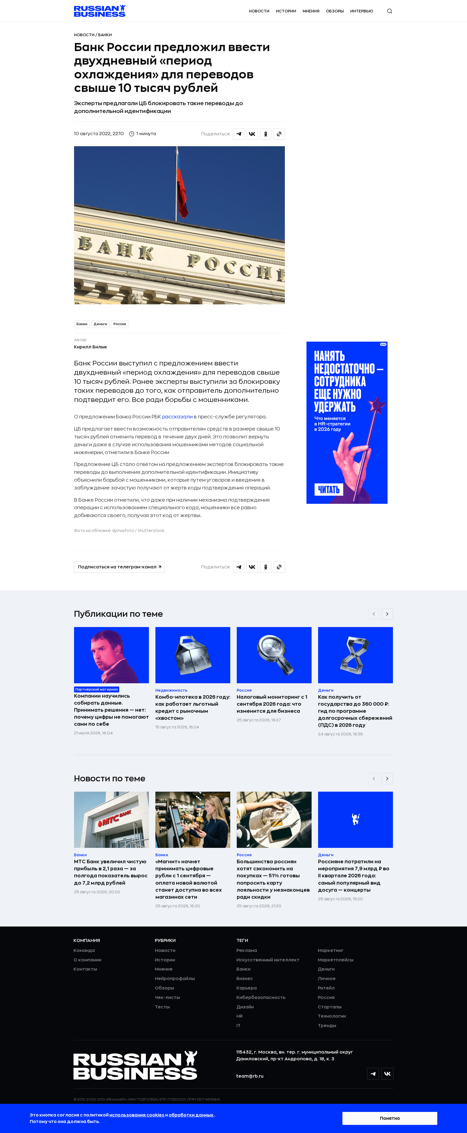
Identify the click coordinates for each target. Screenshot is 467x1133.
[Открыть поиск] (389, 11)
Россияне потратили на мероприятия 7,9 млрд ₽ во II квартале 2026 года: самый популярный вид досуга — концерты (353, 875)
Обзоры (335, 11)
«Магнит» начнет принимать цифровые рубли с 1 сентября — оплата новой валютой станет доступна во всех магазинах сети (188, 879)
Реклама (246, 950)
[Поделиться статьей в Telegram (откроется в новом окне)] (238, 134)
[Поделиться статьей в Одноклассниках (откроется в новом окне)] (265, 134)
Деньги (100, 324)
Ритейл (326, 988)
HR (239, 1016)
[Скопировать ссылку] (279, 134)
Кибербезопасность (260, 997)
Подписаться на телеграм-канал (117, 567)
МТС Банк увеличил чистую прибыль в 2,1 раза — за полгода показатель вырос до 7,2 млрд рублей (111, 872)
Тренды (327, 1026)
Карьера (246, 988)
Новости (259, 11)
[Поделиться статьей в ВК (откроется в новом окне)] (252, 134)
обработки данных (191, 1115)
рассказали (177, 416)
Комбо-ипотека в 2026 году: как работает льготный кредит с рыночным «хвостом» (192, 708)
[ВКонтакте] (387, 1074)
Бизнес (244, 979)
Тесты (162, 1007)
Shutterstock (151, 530)
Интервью (361, 11)
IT (238, 1026)
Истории (286, 11)
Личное (327, 979)
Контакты (85, 969)
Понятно (390, 1118)
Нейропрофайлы (175, 979)
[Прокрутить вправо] (387, 614)
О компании (87, 960)
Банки (105, 35)
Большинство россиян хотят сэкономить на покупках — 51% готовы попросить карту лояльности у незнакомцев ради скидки (273, 879)
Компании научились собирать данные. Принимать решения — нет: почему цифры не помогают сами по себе (111, 710)
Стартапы (330, 1007)
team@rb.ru (249, 1076)
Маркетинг (330, 950)
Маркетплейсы (335, 960)
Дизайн (245, 1007)
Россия (120, 324)
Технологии (332, 1016)
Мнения (311, 11)
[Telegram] (373, 1074)
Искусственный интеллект (267, 960)
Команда (84, 950)
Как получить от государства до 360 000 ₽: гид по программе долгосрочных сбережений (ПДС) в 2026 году (355, 711)
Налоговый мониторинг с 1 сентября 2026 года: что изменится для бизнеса (272, 704)
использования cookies (137, 1115)
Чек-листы (167, 997)
